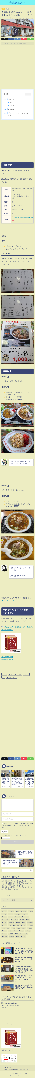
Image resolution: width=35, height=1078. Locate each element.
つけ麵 (31, 911)
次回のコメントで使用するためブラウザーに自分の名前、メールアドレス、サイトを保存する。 (17, 825)
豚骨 (17, 933)
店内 (11, 102)
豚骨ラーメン (24, 933)
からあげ (12, 911)
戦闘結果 (11, 109)
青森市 (12, 936)
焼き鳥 (28, 930)
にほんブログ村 (7, 657)
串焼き (5, 925)
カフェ (25, 914)
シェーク (18, 916)
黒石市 (23, 936)
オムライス (18, 914)
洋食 (11, 930)
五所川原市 (16, 925)
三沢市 (18, 922)
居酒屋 (30, 928)
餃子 (18, 936)
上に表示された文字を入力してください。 (16, 835)
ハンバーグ (15, 919)
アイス (11, 914)
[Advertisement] (17, 67)
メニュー (13, 105)
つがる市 (24, 911)
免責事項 (24, 1073)
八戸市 (23, 925)
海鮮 (16, 930)
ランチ (5, 922)
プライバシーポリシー (13, 1073)
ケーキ (11, 916)
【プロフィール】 (7, 601)
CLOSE (28, 94)
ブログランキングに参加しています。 (19, 114)
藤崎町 (11, 933)
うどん (5, 674)
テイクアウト (6, 919)
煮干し (5, 933)
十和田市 (31, 925)
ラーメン (26, 674)
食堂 (3, 8)
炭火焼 (22, 930)
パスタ (22, 919)
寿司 (24, 928)
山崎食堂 (11, 99)
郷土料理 (5, 936)
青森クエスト (17, 2)
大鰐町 (9, 677)
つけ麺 (5, 914)
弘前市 (5, 930)
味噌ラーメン (6, 928)
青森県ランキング (7, 659)
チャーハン (18, 674)
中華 (24, 922)
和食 (14, 928)
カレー (11, 674)
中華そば (31, 922)
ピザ (28, 919)
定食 (15, 677)
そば (18, 911)
